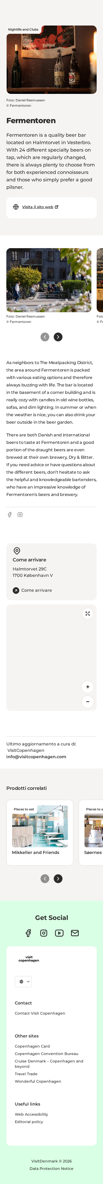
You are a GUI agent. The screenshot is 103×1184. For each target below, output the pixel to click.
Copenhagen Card (32, 1046)
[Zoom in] (87, 687)
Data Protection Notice (51, 1168)
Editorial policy (29, 1121)
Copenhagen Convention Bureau (46, 1053)
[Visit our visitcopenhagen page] (28, 933)
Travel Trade (26, 1074)
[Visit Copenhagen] (29, 959)
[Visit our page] (43, 933)
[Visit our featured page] (59, 933)
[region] (51, 657)
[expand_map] (87, 613)
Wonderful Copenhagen (38, 1081)
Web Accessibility (31, 1114)
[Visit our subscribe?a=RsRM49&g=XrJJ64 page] (74, 933)
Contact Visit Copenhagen (40, 1013)
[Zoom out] (87, 701)
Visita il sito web (37, 207)
